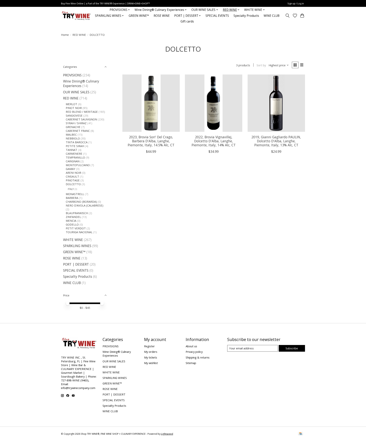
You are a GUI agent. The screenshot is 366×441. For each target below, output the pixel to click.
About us (191, 346)
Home (65, 35)
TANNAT (71, 150)
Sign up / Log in (295, 3)
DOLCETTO (73, 184)
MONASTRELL (75, 194)
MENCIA (71, 221)
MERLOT (71, 104)
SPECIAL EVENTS (217, 16)
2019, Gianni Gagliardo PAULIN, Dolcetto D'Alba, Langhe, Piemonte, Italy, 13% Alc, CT (276, 141)
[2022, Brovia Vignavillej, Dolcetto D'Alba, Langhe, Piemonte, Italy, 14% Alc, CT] (213, 103)
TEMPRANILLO (75, 157)
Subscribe (292, 348)
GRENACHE (73, 127)
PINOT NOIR (74, 108)
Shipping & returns (197, 357)
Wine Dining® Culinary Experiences (81, 83)
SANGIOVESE (74, 115)
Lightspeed (167, 433)
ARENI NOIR (73, 172)
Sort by (261, 65)
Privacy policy (194, 352)
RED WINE (79, 35)
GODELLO (72, 224)
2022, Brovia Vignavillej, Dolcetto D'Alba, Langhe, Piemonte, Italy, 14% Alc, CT (214, 141)
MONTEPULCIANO (78, 165)
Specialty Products (246, 16)
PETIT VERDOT (76, 228)
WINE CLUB (271, 16)
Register (149, 346)
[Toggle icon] (287, 15)
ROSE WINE (162, 16)
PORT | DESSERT (76, 264)
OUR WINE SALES (76, 92)
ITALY (71, 189)
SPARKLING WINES (77, 245)
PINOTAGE (73, 180)
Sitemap (191, 363)
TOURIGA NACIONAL (79, 232)
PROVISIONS (72, 75)
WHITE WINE (73, 239)
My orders (150, 352)
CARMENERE (74, 153)
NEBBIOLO (73, 138)
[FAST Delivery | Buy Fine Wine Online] (76, 15)
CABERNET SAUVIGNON (81, 119)
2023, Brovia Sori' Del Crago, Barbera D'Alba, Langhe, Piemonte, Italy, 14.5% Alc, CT (151, 141)
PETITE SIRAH (75, 146)
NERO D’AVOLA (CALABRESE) (84, 205)
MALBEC (71, 134)
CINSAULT (72, 176)
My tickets (150, 357)
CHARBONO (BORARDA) (81, 201)
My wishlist (151, 363)
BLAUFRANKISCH (77, 213)
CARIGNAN (72, 161)
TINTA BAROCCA (76, 142)
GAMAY (70, 169)
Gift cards (187, 21)
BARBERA (72, 198)
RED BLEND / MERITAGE (82, 112)
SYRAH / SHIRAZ (76, 123)
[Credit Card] (300, 434)
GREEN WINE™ (139, 16)
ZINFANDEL (73, 217)
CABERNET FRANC (78, 131)
